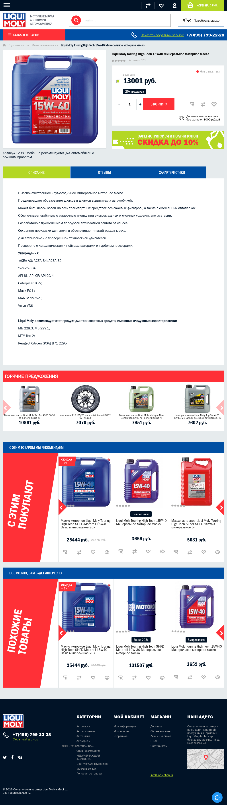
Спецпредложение (88, 750)
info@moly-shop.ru (162, 775)
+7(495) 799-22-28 (205, 35)
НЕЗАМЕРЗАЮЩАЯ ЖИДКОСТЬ (88, 757)
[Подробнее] (107, 552)
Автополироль (85, 746)
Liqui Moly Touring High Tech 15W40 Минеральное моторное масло (141, 522)
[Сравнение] (148, 5)
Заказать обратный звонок (162, 35)
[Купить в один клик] (192, 104)
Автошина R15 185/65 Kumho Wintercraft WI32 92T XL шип (85, 416)
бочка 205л (141, 640)
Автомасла (83, 726)
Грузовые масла (19, 45)
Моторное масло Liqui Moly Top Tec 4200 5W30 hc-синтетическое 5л (29, 416)
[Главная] (4, 45)
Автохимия (83, 736)
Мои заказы (121, 731)
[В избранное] (214, 104)
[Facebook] (12, 757)
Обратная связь (160, 731)
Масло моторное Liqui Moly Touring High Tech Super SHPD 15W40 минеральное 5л (196, 524)
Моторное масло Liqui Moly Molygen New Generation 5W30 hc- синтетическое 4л (141, 416)
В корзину (159, 104)
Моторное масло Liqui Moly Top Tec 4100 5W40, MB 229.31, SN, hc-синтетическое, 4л (197, 416)
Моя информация (125, 726)
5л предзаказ (141, 514)
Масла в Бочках (86, 768)
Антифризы (83, 741)
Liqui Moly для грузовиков (92, 763)
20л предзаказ (134, 91)
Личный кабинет (161, 736)
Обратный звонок (25, 739)
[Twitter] (5, 757)
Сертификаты (159, 746)
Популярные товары (89, 773)
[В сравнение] (203, 104)
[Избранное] (161, 5)
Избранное (120, 736)
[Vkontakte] (20, 757)
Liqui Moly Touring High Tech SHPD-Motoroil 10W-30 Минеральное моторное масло (140, 650)
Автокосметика (86, 731)
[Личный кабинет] (174, 5)
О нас (154, 741)
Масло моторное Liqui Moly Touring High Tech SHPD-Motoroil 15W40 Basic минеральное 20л (85, 524)
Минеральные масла (45, 45)
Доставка (156, 726)
